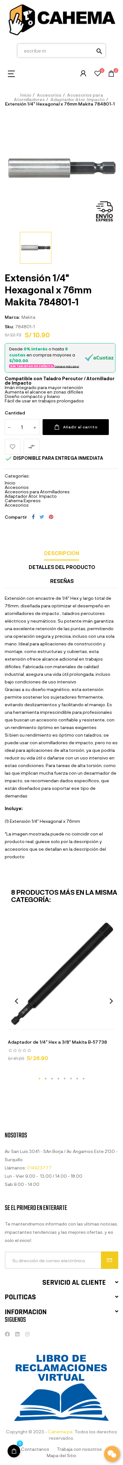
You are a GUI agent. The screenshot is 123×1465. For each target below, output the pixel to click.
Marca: (12, 317)
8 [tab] (83, 1078)
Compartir (33, 516)
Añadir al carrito (80, 427)
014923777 (39, 1167)
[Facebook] (7, 1334)
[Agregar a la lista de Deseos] (12, 447)
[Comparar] (85, 1022)
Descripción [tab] (61, 553)
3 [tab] (52, 1078)
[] (38, 1022)
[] (14, 1451)
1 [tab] (39, 1078)
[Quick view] (53, 1022)
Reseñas (62, 581)
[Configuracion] (83, 73)
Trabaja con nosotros (79, 1449)
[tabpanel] (61, 994)
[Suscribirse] (109, 1260)
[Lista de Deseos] (97, 74)
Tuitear (41, 516)
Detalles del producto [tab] (62, 567)
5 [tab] (65, 1078)
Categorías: (17, 476)
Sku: (9, 326)
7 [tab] (77, 1078)
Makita (28, 317)
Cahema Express (23, 500)
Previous (14, 1001)
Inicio (10, 482)
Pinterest (51, 516)
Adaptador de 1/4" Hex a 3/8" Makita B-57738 (57, 1042)
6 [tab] (71, 1078)
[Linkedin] (17, 1334)
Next (109, 1001)
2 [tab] (46, 1078)
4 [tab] (58, 1078)
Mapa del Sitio (61, 1455)
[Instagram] (27, 1334)
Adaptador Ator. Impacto (31, 496)
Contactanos (35, 1449)
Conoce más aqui (67, 366)
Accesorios (17, 487)
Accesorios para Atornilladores (37, 491)
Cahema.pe (60, 1431)
